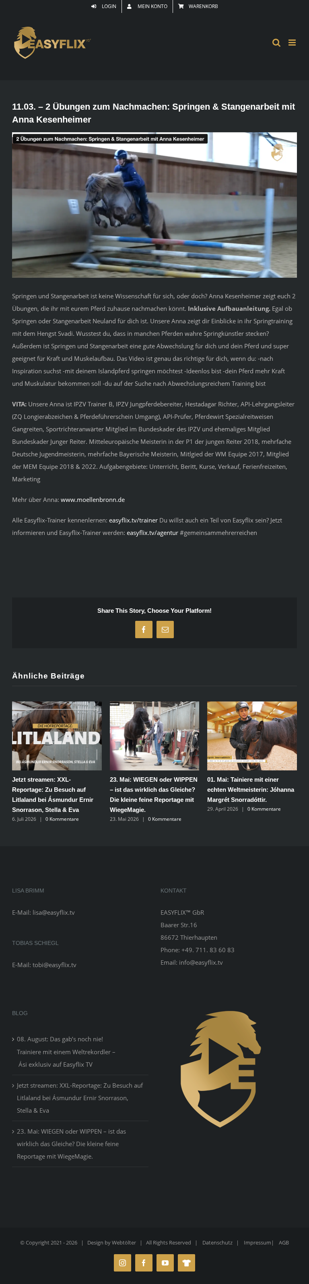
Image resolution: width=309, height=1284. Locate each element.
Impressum (257, 1242)
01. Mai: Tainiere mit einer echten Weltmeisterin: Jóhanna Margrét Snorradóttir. (250, 789)
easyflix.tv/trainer (133, 520)
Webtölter (124, 1242)
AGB (284, 1242)
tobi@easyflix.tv (54, 965)
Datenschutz (217, 1242)
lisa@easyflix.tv (54, 912)
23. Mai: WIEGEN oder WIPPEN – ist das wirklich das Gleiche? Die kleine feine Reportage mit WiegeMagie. (71, 1143)
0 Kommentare (62, 819)
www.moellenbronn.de (93, 499)
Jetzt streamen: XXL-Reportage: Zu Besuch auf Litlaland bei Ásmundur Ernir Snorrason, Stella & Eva (80, 1097)
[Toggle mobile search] (276, 42)
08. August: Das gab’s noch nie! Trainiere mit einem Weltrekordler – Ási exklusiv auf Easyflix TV (66, 1051)
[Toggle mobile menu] (292, 42)
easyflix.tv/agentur (153, 533)
